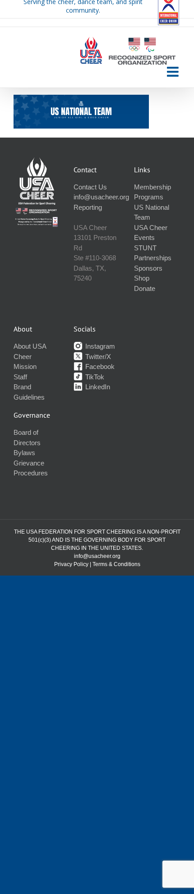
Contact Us (90, 187)
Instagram (99, 346)
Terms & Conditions (116, 564)
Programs (148, 197)
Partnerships (152, 258)
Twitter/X (97, 356)
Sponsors (148, 268)
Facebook (99, 366)
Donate (144, 288)
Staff (20, 377)
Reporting (88, 207)
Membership (152, 187)
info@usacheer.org (101, 197)
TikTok (93, 377)
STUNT (145, 248)
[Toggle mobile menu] (173, 71)
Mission (25, 366)
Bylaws (24, 452)
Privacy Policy (71, 564)
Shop (141, 278)
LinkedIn (96, 387)
